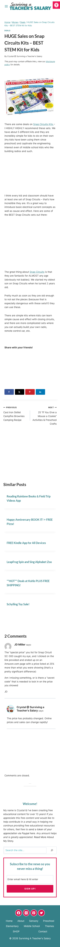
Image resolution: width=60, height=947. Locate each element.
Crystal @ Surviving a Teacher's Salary (24, 56)
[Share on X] (19, 392)
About (20, 920)
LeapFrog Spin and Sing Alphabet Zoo (29, 562)
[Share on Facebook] (9, 392)
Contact (42, 931)
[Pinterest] (34, 912)
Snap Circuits (37, 271)
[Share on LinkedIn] (40, 392)
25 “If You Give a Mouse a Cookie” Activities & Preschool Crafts (45, 415)
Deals (7, 30)
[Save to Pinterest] (30, 392)
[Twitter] (41, 912)
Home (9, 920)
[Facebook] (18, 912)
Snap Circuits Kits (43, 124)
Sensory (33, 920)
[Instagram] (26, 912)
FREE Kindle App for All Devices (26, 543)
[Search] (52, 850)
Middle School (32, 926)
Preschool (48, 920)
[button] (56, 5)
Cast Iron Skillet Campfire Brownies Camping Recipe (14, 413)
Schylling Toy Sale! (18, 604)
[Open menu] (6, 6)
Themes (49, 926)
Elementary (12, 926)
